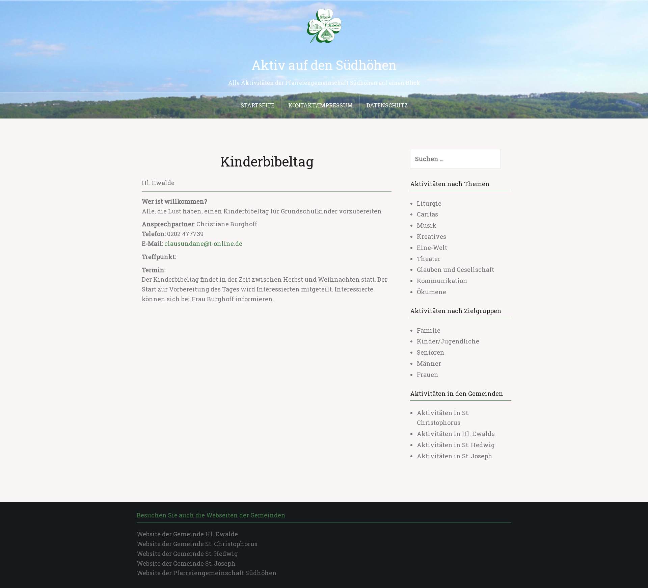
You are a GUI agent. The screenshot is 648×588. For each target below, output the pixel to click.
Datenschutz (387, 105)
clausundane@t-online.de (203, 243)
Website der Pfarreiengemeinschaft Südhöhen (207, 573)
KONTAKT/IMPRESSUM (320, 105)
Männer (429, 363)
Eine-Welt (432, 248)
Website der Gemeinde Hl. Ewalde (187, 534)
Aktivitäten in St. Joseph (454, 456)
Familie (428, 330)
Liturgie (429, 203)
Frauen (427, 374)
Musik (426, 225)
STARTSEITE (257, 105)
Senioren (430, 352)
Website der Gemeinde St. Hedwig (187, 553)
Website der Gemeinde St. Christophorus (197, 544)
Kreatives (431, 236)
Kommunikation (442, 281)
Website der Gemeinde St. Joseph (186, 563)
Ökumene (431, 292)
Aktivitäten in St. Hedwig (456, 445)
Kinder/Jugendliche (448, 341)
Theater (428, 259)
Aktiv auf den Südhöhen (324, 64)
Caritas (427, 214)
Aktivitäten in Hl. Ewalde (456, 434)
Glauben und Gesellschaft (455, 269)
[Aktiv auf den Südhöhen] (324, 25)
